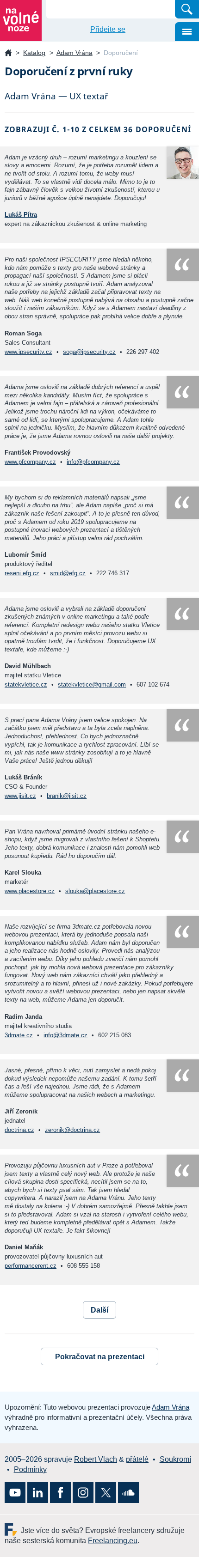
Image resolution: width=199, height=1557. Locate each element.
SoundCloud (128, 1492)
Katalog (34, 52)
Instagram (83, 1492)
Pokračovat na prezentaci (99, 1357)
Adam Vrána (74, 52)
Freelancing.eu (13, 1529)
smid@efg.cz (68, 573)
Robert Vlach (95, 1459)
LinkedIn (37, 1492)
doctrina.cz (19, 1129)
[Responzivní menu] (187, 31)
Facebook (60, 1492)
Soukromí (175, 1459)
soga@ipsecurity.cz (89, 351)
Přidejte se (107, 29)
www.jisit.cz (20, 795)
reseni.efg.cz (22, 573)
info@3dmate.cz (65, 1035)
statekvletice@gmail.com (92, 684)
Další (99, 1310)
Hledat (187, 9)
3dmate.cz (19, 1035)
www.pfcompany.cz (30, 461)
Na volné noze (8, 53)
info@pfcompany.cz (93, 461)
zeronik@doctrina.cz (72, 1129)
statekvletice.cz (26, 684)
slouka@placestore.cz (95, 891)
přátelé (137, 1459)
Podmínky (30, 1469)
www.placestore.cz (30, 891)
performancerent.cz (30, 1265)
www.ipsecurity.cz (28, 351)
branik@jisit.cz (67, 795)
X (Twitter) (105, 1492)
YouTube (15, 1492)
